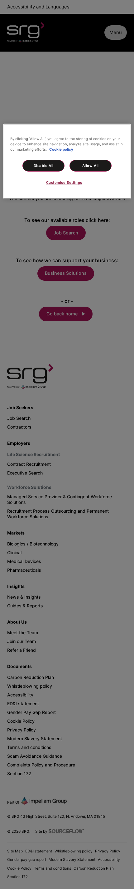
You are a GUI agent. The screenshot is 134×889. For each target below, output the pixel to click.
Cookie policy (61, 149)
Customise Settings (64, 182)
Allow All (90, 165)
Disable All (44, 165)
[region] (67, 160)
